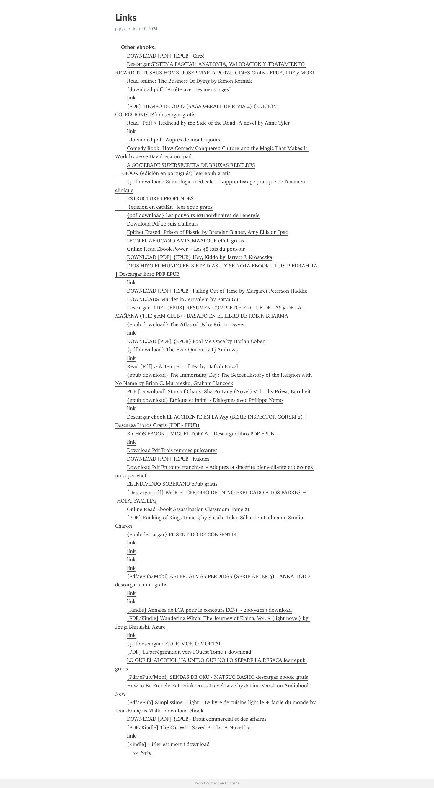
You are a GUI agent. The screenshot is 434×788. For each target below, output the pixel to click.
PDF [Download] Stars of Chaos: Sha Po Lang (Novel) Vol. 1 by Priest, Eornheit (219, 391)
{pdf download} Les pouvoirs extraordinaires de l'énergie (193, 215)
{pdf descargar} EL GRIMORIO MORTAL (174, 643)
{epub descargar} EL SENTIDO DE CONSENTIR (182, 534)
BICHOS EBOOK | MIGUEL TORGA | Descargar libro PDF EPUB (200, 433)
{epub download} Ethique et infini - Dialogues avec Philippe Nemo (205, 400)
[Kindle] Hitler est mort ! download (168, 744)
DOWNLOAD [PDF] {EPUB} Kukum (168, 459)
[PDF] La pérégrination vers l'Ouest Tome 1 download (189, 652)
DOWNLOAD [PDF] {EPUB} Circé (166, 56)
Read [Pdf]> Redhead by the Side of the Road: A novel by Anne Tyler (208, 123)
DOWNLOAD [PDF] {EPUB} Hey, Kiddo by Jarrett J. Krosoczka (199, 257)
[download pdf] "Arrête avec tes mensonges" (179, 89)
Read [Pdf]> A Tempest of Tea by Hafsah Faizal (182, 366)
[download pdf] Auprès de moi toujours (173, 139)
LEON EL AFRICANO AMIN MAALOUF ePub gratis (185, 240)
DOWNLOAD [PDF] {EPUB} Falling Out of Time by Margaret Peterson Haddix (217, 291)
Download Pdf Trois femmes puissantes (172, 450)
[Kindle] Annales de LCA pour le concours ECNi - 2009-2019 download (209, 610)
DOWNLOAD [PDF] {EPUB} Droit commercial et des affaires (196, 719)
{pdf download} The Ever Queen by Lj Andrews (182, 349)
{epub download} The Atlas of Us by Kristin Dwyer (186, 324)
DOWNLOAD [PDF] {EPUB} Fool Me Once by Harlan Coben (196, 341)
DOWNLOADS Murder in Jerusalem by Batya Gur (183, 299)
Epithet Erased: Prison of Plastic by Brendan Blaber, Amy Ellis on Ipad (207, 232)
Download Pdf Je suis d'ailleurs (162, 224)
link (131, 97)
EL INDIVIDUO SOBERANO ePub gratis (172, 484)
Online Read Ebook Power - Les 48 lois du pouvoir (186, 249)
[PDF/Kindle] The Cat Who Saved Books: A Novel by (189, 727)
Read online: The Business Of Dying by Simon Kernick (189, 81)
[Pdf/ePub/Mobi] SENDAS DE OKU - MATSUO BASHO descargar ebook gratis (217, 677)
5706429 (142, 752)
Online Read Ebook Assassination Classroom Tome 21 (188, 509)
